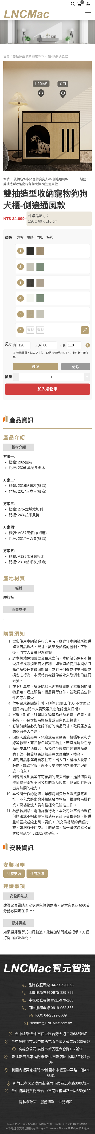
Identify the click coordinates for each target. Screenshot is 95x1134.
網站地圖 (82, 1124)
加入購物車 (47, 389)
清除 (75, 367)
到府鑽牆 (37, 874)
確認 (35, 367)
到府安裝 (14, 874)
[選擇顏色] (85, 330)
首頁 (7, 56)
